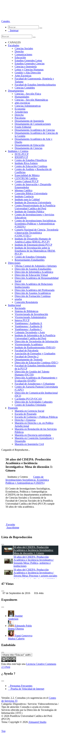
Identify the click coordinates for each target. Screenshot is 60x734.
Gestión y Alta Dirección (28, 72)
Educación (20, 57)
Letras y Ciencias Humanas (29, 69)
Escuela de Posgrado (25, 413)
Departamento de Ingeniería (29, 120)
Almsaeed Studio (37, 722)
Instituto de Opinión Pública (29, 211)
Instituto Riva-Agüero (26, 163)
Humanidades (22, 96)
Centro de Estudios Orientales (30, 256)
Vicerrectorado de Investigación (31, 314)
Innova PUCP (22, 320)
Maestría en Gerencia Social (29, 410)
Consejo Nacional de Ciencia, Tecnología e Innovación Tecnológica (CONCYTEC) (36, 232)
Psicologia (20, 117)
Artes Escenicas (23, 75)
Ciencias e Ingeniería (26, 66)
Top (3, 731)
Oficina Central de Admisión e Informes (36, 265)
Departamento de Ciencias (28, 148)
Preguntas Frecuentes (20, 685)
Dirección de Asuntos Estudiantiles (33, 268)
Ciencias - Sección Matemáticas (31, 99)
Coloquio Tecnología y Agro (30, 332)
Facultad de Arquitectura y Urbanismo (35, 383)
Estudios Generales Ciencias (29, 63)
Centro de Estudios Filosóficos (31, 160)
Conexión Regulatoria (26, 302)
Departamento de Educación (29, 145)
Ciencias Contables (25, 87)
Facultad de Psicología (26, 350)
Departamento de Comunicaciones (33, 124)
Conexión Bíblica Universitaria (31, 193)
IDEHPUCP (21, 157)
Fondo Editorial (23, 127)
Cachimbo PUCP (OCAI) (28, 398)
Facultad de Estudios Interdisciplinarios (35, 84)
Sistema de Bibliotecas (26, 311)
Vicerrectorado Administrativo (30, 317)
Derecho (19, 51)
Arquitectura (21, 111)
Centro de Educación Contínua (31, 166)
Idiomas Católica (23, 190)
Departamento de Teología (28, 359)
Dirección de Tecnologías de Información (36, 341)
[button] (5, 21)
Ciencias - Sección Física (28, 93)
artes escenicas (22, 102)
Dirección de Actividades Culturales (33, 401)
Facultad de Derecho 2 (26, 356)
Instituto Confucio (24, 196)
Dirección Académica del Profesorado (34, 290)
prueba (18, 299)
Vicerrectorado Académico (29, 344)
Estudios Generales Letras (28, 60)
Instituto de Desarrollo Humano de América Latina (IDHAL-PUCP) (33, 240)
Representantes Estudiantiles (29, 259)
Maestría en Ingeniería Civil (29, 444)
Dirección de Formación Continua (32, 296)
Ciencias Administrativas (28, 105)
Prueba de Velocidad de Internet (26, 688)
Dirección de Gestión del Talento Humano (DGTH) (32, 373)
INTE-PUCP (21, 154)
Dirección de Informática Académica (34, 272)
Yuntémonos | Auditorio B (28, 326)
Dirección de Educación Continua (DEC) (36, 362)
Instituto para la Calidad (27, 199)
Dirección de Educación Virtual (31, 275)
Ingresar (13, 30)
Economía (20, 108)
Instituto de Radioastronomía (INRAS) (35, 347)
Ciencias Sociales (24, 48)
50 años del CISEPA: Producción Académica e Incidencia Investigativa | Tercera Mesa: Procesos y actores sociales (35, 572)
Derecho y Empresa (25, 420)
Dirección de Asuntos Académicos (33, 293)
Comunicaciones (23, 54)
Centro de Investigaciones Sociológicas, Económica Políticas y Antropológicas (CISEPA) (35, 223)
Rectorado (20, 308)
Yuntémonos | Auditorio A (28, 323)
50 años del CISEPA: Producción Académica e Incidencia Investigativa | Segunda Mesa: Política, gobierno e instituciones (34, 561)
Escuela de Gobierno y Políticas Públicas (36, 416)
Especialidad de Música (27, 175)
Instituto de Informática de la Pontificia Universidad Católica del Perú (35, 337)
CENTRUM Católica (26, 178)
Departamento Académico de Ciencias (35, 130)
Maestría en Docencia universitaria (33, 435)
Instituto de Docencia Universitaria (33, 202)
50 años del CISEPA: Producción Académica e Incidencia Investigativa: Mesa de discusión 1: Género (33, 550)
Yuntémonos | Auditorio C (28, 329)
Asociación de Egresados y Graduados (35, 353)
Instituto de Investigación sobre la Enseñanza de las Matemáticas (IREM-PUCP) (35, 250)
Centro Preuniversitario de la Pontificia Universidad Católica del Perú (35, 207)
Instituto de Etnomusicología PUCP (33, 244)
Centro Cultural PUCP (26, 181)
